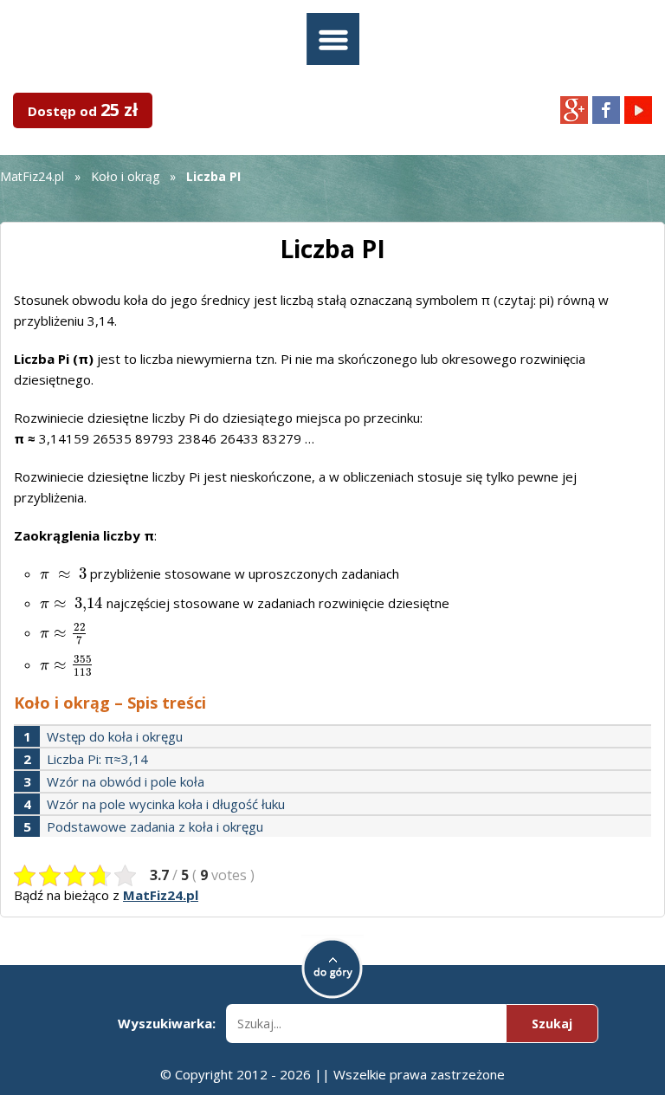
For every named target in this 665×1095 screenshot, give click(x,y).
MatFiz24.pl (32, 176)
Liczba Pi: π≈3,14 (97, 759)
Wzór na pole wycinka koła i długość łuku (166, 804)
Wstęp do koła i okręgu (115, 736)
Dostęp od (83, 109)
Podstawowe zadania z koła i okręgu (155, 826)
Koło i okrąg (125, 176)
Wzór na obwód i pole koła (125, 781)
